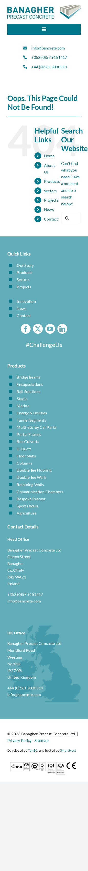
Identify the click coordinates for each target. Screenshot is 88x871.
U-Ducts (24, 448)
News (49, 209)
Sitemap (41, 740)
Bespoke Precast (31, 498)
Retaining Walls (30, 484)
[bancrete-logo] (44, 6)
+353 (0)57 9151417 (49, 57)
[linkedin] (62, 329)
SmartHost (68, 750)
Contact (51, 219)
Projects (51, 200)
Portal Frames (29, 434)
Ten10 (32, 750)
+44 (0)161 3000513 (49, 66)
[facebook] (26, 329)
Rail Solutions (28, 391)
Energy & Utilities (32, 412)
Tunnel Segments (31, 420)
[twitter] (38, 329)
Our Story (25, 265)
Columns (24, 463)
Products (52, 181)
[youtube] (50, 329)
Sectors (50, 190)
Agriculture (26, 513)
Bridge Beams (28, 377)
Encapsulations (30, 384)
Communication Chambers (40, 491)
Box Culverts (28, 441)
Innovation (26, 301)
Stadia (22, 398)
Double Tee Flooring (34, 470)
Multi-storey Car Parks (36, 427)
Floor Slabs (26, 456)
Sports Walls (27, 505)
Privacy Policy (19, 740)
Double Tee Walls (31, 477)
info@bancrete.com (48, 48)
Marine (23, 405)
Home (49, 155)
